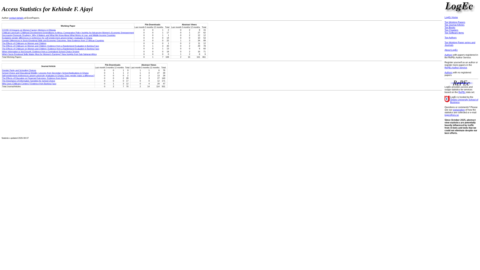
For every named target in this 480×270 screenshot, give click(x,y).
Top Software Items (454, 33)
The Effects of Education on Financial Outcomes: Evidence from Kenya (34, 78)
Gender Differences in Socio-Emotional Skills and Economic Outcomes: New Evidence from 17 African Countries (53, 40)
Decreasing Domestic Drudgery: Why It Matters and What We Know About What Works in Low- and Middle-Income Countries (59, 35)
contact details (16, 18)
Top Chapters (451, 30)
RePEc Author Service (456, 67)
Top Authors (451, 37)
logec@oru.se (452, 115)
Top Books (450, 27)
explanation (459, 110)
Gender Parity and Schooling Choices (19, 70)
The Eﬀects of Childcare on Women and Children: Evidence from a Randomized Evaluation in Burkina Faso (50, 49)
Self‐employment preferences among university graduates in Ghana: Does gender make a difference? (48, 75)
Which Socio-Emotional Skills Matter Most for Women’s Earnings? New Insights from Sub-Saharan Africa (49, 54)
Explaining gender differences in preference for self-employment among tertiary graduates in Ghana (47, 38)
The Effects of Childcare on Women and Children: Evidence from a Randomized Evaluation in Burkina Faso (50, 46)
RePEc (462, 92)
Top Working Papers (455, 22)
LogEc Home (451, 17)
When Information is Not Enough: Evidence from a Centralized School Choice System (40, 51)
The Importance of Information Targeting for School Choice (28, 81)
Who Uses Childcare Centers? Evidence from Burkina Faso (29, 83)
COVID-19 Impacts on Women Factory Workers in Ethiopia (29, 30)
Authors (448, 55)
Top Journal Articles (454, 25)
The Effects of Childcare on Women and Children (24, 43)
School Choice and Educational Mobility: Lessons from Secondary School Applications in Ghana (45, 73)
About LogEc (451, 50)
